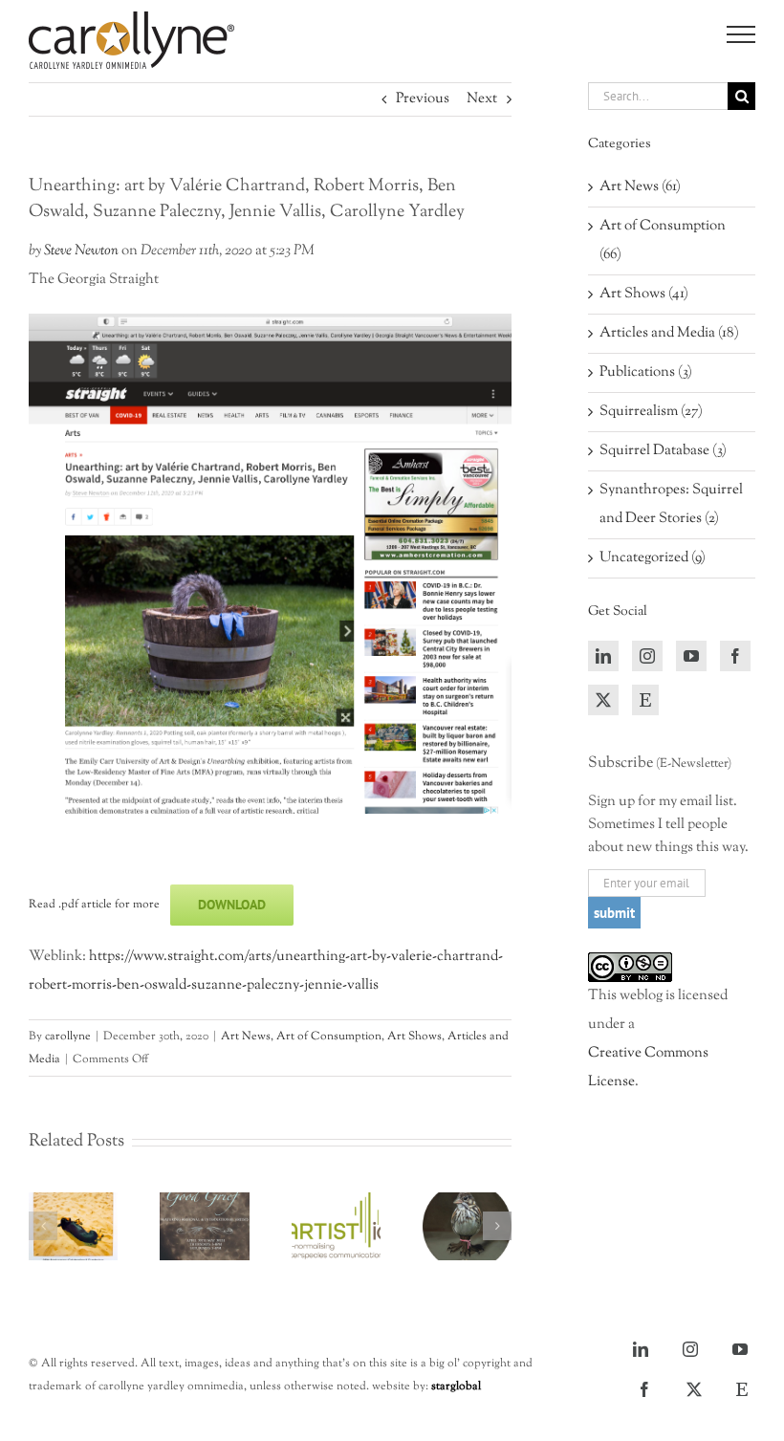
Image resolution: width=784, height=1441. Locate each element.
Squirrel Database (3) (663, 451)
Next (482, 99)
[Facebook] (735, 656)
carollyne (68, 1036)
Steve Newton (81, 251)
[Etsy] (645, 700)
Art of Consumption (328, 1036)
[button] (43, 1226)
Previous (422, 99)
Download (232, 904)
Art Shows (414, 1036)
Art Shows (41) (643, 294)
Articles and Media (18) (669, 333)
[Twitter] (603, 700)
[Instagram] (647, 656)
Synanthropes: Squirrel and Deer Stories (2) (671, 504)
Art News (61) (640, 187)
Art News (246, 1036)
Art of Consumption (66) (662, 240)
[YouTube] (691, 656)
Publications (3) (645, 372)
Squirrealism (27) (651, 412)
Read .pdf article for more (94, 904)
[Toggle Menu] (741, 34)
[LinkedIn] (603, 656)
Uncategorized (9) (652, 558)
